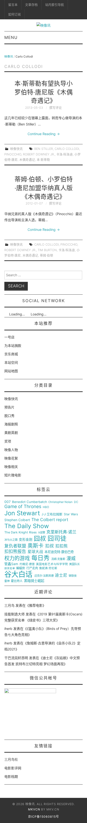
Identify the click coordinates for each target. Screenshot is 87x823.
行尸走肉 (32, 568)
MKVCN (34, 809)
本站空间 (11, 362)
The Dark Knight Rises (20, 532)
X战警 (41, 532)
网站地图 (11, 371)
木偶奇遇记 (27, 159)
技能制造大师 (14, 614)
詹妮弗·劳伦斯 (48, 568)
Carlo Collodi (67, 149)
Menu (10, 37)
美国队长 (74, 564)
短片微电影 (12, 475)
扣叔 (49, 546)
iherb (8, 628)
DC (76, 502)
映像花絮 (11, 458)
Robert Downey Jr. (39, 154)
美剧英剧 (11, 432)
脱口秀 (9, 416)
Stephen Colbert (17, 520)
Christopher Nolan (60, 502)
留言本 (13, 5)
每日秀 (40, 557)
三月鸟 (9, 605)
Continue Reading (44, 134)
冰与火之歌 (11, 539)
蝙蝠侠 (20, 568)
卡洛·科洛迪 (64, 154)
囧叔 (40, 538)
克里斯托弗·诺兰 (61, 532)
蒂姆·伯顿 (46, 255)
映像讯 (8, 56)
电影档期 (11, 776)
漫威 (71, 558)
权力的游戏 (17, 558)
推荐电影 (36, 605)
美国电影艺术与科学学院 (52, 564)
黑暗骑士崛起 (34, 581)
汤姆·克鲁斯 (58, 559)
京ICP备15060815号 (43, 816)
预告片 (9, 407)
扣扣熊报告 (15, 551)
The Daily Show (26, 526)
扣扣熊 (61, 546)
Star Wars (71, 514)
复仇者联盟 (15, 546)
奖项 (7, 441)
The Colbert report (49, 519)
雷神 (7, 581)
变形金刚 (25, 539)
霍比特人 (16, 581)
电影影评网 (12, 768)
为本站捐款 (12, 345)
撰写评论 (55, 107)
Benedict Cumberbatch (29, 502)
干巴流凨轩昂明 (16, 658)
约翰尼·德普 (27, 564)
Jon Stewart (22, 513)
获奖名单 (9, 568)
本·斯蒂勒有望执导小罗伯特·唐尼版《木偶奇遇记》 (43, 92)
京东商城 (11, 354)
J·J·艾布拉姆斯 (52, 514)
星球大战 (35, 552)
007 (7, 502)
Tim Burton (47, 250)
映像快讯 (16, 149)
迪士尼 (61, 575)
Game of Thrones (22, 506)
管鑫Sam (11, 564)
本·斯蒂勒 (43, 159)
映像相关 (11, 467)
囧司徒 (57, 538)
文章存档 (31, 5)
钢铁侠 (73, 575)
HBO (46, 507)
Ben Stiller (43, 149)
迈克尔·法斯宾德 (44, 575)
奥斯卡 (36, 546)
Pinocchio (12, 154)
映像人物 (11, 450)
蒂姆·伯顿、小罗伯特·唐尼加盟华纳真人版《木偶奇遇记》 (43, 187)
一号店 (9, 337)
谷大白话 (18, 574)
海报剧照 (11, 424)
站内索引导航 (54, 5)
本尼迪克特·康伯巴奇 (59, 552)
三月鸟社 (11, 759)
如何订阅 (14, 14)
